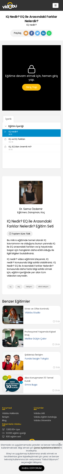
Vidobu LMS (39, 413)
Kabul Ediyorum (31, 468)
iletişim (29, 286)
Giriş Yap (31, 87)
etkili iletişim (43, 286)
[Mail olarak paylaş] (25, 33)
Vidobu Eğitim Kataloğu (45, 417)
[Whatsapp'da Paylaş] (49, 33)
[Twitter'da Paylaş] (37, 33)
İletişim (5, 417)
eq (19, 286)
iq (10, 286)
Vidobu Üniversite (42, 420)
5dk (21, 233)
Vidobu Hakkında (10, 413)
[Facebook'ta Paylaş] (31, 33)
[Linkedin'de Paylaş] (43, 33)
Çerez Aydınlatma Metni (47, 447)
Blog (4, 420)
